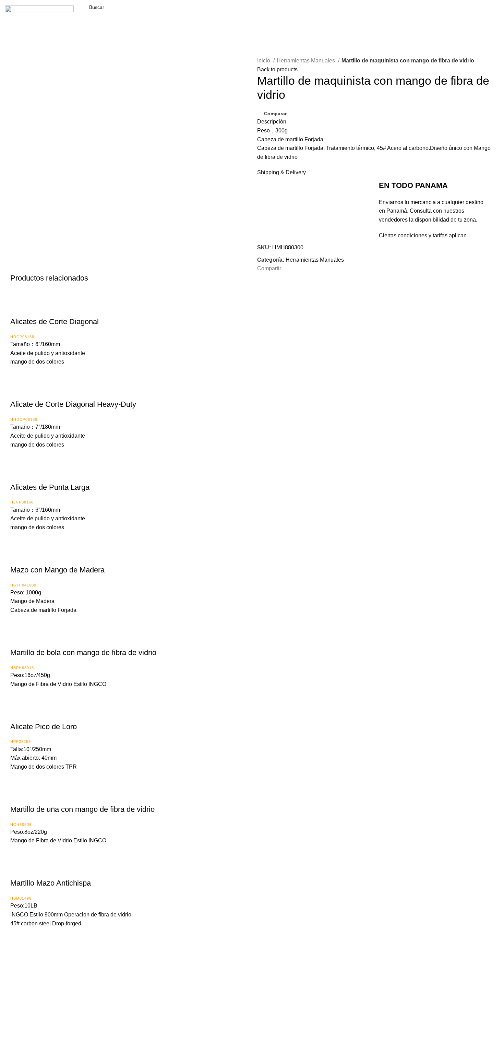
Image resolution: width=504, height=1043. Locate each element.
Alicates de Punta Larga (49, 487)
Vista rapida (36, 308)
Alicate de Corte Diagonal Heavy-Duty (73, 404)
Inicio (264, 60)
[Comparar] (18, 308)
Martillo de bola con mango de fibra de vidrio (83, 652)
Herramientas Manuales (306, 60)
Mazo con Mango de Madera (57, 570)
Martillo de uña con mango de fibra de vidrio (82, 809)
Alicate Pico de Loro (43, 726)
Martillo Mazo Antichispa (50, 883)
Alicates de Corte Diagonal (54, 321)
